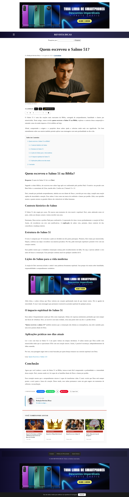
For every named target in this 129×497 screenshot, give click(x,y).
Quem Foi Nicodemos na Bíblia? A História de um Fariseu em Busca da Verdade (34, 435)
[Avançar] (33, 112)
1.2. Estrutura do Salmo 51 (36, 149)
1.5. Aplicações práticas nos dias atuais (39, 160)
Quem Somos (76, 453)
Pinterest (65, 391)
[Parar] (48, 112)
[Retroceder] (27, 112)
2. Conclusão (31, 164)
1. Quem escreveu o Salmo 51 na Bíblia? (38, 141)
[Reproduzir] (30, 112)
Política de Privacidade (63, 453)
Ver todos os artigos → (41, 403)
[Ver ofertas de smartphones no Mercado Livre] (64, 15)
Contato (52, 453)
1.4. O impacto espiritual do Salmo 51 (39, 156)
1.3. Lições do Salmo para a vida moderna (40, 153)
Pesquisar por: (52, 40)
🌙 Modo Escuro (49, 108)
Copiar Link (75, 391)
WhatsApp (51, 391)
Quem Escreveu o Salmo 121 (38, 357)
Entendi (82, 494)
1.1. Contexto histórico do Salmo (38, 145)
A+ (36, 109)
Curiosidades (57, 55)
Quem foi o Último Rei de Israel (54, 434)
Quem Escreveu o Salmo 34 (73, 434)
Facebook (41, 391)
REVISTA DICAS (63, 34)
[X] (57, 391)
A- (40, 109)
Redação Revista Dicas (43, 400)
